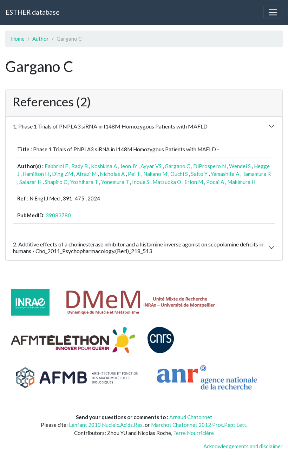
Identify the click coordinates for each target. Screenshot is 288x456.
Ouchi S (179, 174)
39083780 (58, 215)
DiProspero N (209, 166)
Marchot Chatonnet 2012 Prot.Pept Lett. (199, 425)
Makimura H (241, 182)
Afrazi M (86, 174)
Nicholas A (112, 174)
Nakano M (155, 174)
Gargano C (177, 166)
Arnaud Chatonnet (190, 417)
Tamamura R (256, 174)
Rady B (79, 166)
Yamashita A (225, 174)
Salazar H (30, 182)
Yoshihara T (84, 182)
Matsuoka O (166, 182)
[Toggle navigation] (272, 12)
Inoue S (140, 182)
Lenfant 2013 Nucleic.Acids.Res (106, 425)
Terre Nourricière (193, 433)
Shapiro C (56, 182)
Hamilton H (35, 174)
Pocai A (215, 182)
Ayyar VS (151, 166)
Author (40, 38)
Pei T (134, 174)
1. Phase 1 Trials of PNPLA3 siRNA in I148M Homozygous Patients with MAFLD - (112, 126)
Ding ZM (62, 174)
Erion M (193, 182)
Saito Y (199, 174)
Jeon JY (128, 166)
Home (18, 38)
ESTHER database (32, 12)
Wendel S (240, 166)
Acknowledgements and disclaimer (243, 446)
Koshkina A (104, 166)
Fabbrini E (56, 166)
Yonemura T (115, 182)
